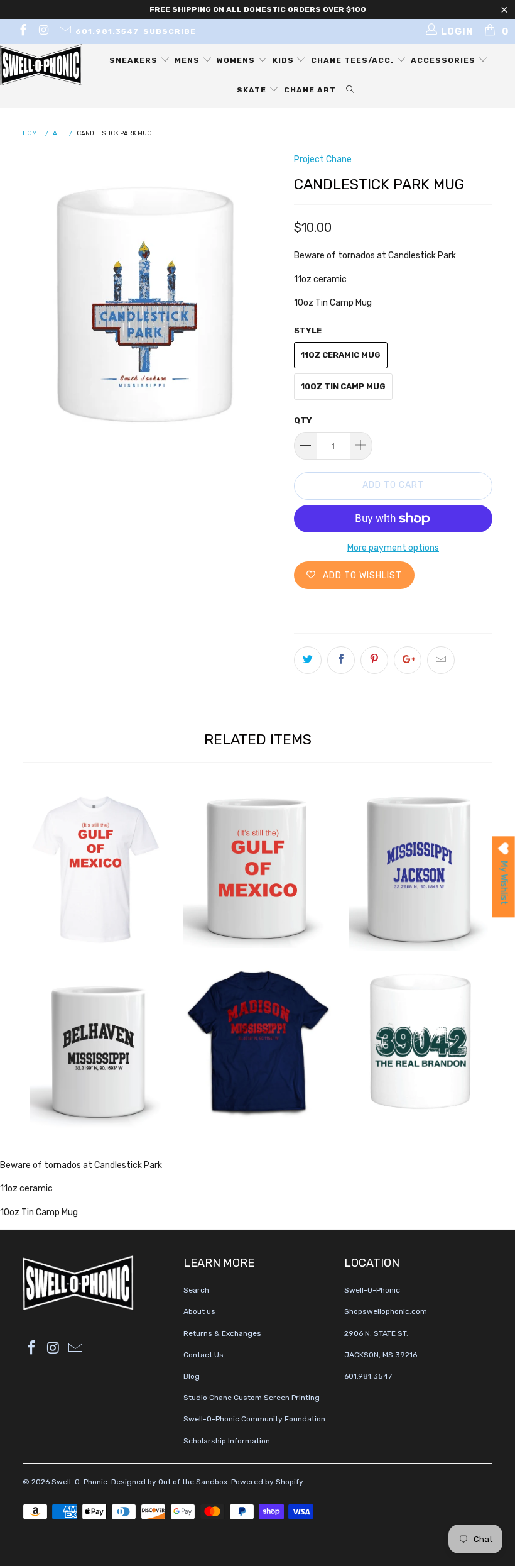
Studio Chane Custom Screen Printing (251, 1397)
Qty (303, 420)
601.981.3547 (107, 31)
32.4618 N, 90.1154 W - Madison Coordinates (257, 1043)
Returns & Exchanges (222, 1333)
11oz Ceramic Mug (341, 355)
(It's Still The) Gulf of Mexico (97, 869)
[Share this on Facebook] (341, 660)
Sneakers (134, 60)
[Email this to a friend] (441, 660)
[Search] (350, 90)
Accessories (444, 60)
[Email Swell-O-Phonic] (64, 31)
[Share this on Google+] (407, 660)
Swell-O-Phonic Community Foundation (254, 1418)
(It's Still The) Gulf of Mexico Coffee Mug (257, 868)
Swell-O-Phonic (79, 1481)
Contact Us (203, 1354)
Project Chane (323, 159)
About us (199, 1311)
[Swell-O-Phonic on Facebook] (22, 31)
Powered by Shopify (267, 1481)
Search (196, 1290)
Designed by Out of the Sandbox (169, 1481)
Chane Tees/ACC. (353, 60)
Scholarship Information (226, 1440)
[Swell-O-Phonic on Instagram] (43, 31)
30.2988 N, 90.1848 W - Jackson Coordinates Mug (418, 869)
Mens (188, 60)
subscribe (169, 31)
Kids (284, 60)
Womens (237, 60)
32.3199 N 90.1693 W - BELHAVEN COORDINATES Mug (97, 1048)
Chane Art (310, 89)
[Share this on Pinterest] (374, 660)
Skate (253, 89)
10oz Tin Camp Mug (343, 386)
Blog (191, 1376)
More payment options (393, 548)
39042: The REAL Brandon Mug (418, 1041)
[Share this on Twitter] (308, 660)
